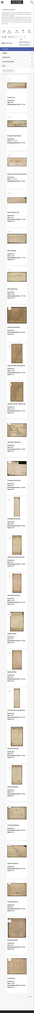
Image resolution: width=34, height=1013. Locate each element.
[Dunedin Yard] (17, 85)
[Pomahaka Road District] (17, 468)
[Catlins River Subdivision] (17, 430)
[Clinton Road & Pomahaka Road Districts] (17, 698)
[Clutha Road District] (17, 851)
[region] (17, 60)
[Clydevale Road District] (17, 583)
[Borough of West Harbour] (17, 123)
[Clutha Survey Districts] (17, 315)
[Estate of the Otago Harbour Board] (17, 162)
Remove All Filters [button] (25, 44)
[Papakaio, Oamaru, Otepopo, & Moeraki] (17, 391)
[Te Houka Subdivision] (17, 813)
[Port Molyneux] (17, 966)
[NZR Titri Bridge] (17, 238)
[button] (17, 31)
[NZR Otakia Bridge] (17, 277)
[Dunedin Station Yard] (17, 200)
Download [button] (9, 31)
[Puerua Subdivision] (17, 928)
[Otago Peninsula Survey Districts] (17, 353)
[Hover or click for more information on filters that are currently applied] (30, 42)
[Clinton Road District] (17, 736)
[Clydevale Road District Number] (17, 545)
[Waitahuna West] (17, 621)
